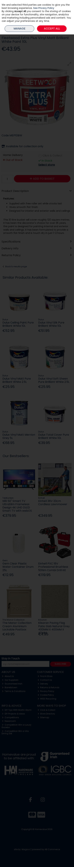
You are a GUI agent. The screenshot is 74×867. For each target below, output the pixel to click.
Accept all (52, 29)
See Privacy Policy (43, 8)
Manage (19, 29)
